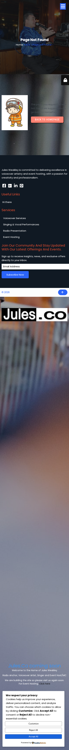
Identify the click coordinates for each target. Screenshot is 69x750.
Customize (34, 723)
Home (19, 44)
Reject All (33, 730)
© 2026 (6, 292)
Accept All (33, 736)
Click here (44, 683)
